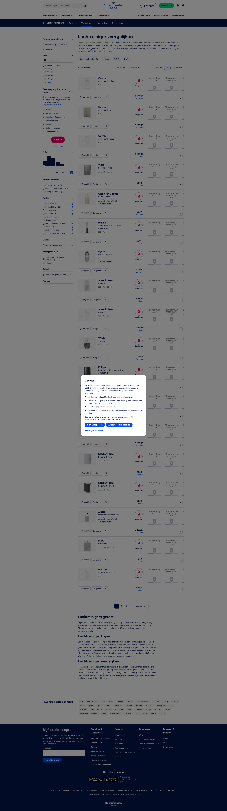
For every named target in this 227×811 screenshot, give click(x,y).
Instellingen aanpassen (94, 431)
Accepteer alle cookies (119, 425)
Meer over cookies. (113, 419)
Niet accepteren (95, 425)
